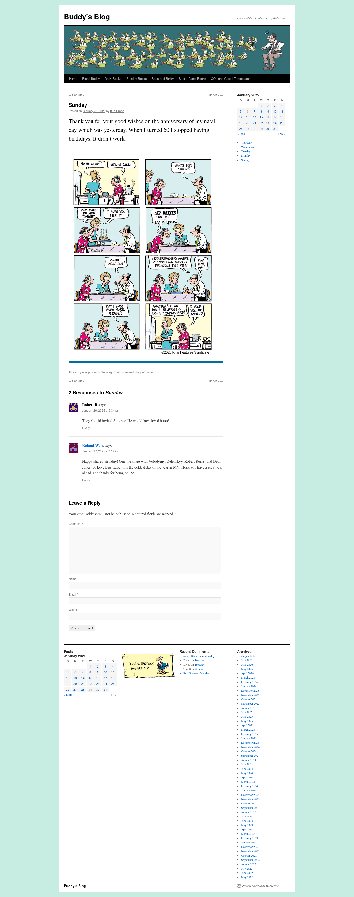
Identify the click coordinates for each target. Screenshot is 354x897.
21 (254, 123)
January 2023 (248, 842)
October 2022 (249, 855)
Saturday (76, 95)
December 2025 (250, 690)
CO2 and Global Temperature (231, 78)
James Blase (190, 656)
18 (281, 117)
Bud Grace (117, 111)
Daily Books (113, 78)
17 (275, 117)
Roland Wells (93, 445)
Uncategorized (110, 372)
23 (268, 123)
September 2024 (250, 755)
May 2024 (247, 773)
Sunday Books (136, 78)
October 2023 (249, 803)
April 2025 (247, 725)
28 (254, 129)
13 (247, 117)
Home (73, 78)
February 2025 (249, 734)
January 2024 (248, 790)
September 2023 (250, 808)
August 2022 (248, 864)
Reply (86, 428)
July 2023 (246, 816)
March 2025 (248, 729)
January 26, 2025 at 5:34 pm (100, 410)
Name (74, 579)
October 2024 (249, 751)
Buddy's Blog (87, 16)
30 (268, 129)
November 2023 (250, 799)
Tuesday (245, 151)
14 (254, 117)
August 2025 (248, 708)
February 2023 (249, 838)
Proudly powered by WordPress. (260, 886)
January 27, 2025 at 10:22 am (101, 451)
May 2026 (247, 669)
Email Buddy (91, 78)
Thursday (246, 142)
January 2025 (248, 738)
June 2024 (247, 768)
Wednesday (247, 147)
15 (261, 117)
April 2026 (247, 673)
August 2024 (248, 760)
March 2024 (248, 781)
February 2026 (249, 682)
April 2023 (247, 829)
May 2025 (247, 721)
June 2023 (247, 821)
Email (73, 594)
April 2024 (247, 777)
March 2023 (248, 834)
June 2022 (247, 873)
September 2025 (250, 703)
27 (247, 129)
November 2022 (250, 851)
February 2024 (249, 786)
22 (261, 123)
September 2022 (250, 860)
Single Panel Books (192, 78)
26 (241, 129)
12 (241, 117)
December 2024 (250, 742)
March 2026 (248, 677)
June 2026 (247, 664)
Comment (76, 524)
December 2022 (250, 847)
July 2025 (246, 712)
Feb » (281, 134)
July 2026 (246, 660)
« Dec (241, 134)
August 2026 (248, 656)
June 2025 (247, 716)
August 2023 (248, 812)
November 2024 (250, 747)
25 (281, 123)
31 (275, 129)
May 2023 (247, 825)
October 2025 (249, 699)
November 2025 (250, 695)
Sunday (245, 160)
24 (275, 123)
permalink (146, 372)
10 (275, 111)
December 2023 (250, 795)
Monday (216, 95)
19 (241, 123)
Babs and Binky (163, 78)
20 (247, 123)
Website (74, 610)
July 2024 (246, 764)
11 (281, 111)
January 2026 (248, 686)
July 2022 (246, 868)
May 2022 (247, 877)
